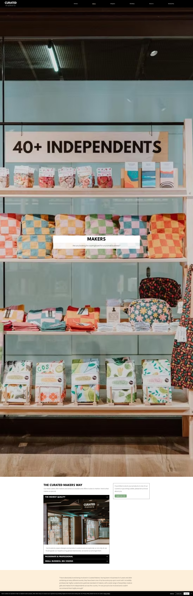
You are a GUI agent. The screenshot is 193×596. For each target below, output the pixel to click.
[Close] (191, 593)
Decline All (178, 593)
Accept (186, 593)
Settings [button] (172, 593)
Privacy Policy (107, 593)
